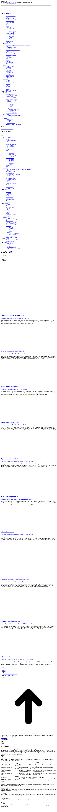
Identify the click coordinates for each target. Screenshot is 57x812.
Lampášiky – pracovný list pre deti (10, 621)
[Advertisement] (28, 272)
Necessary (4, 756)
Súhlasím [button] (10, 738)
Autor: (13, 318)
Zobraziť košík (4, 129)
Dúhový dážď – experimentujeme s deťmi (12, 315)
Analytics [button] (3, 791)
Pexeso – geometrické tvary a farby (11, 496)
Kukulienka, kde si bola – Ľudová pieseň (12, 656)
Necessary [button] (3, 755)
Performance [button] (3, 786)
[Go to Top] (28, 734)
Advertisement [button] (4, 797)
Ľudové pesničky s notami (6, 353)
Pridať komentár (29, 353)
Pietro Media (25, 668)
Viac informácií (4, 738)
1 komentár (26, 318)
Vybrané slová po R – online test (10, 386)
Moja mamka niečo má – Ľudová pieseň (12, 459)
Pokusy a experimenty (5, 318)
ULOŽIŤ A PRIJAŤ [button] (5, 806)
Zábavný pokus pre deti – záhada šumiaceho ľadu (15, 579)
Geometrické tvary (5, 499)
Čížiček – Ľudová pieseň (7, 532)
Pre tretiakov (3, 389)
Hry (10, 499)
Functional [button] (3, 781)
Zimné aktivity (8, 623)
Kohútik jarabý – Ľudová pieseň (10, 422)
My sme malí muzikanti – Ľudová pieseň (12, 351)
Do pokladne (10, 129)
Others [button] (2, 802)
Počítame (3, 623)
